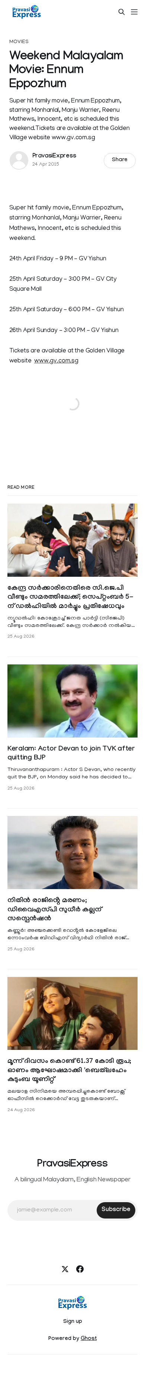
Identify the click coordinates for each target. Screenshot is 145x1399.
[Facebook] (80, 1269)
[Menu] (134, 12)
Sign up (72, 1322)
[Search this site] (122, 12)
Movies (19, 42)
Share (120, 160)
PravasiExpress (54, 156)
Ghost (89, 1339)
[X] (65, 1269)
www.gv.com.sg (56, 361)
